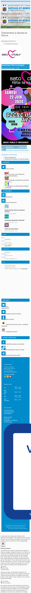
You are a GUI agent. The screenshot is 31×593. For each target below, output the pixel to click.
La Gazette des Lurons (11, 331)
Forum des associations (11, 228)
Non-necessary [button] (4, 581)
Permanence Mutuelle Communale (14, 220)
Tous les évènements (11, 202)
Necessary (5, 568)
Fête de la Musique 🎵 (10, 157)
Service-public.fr (8, 413)
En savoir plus (23, 541)
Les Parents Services (9, 412)
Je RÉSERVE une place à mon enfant (15, 344)
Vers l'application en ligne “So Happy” (15, 349)
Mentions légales (8, 417)
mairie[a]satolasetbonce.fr (10, 371)
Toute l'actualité (10, 168)
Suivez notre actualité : (9, 374)
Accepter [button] (17, 541)
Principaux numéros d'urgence (13, 313)
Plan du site (6, 418)
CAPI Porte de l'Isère (9, 410)
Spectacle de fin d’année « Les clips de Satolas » (17, 159)
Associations (8, 245)
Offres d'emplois (10, 319)
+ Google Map (24, 268)
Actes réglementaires (5, 307)
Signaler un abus (8, 421)
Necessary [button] (3, 566)
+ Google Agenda (9, 147)
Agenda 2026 (9, 196)
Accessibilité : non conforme (10, 420)
